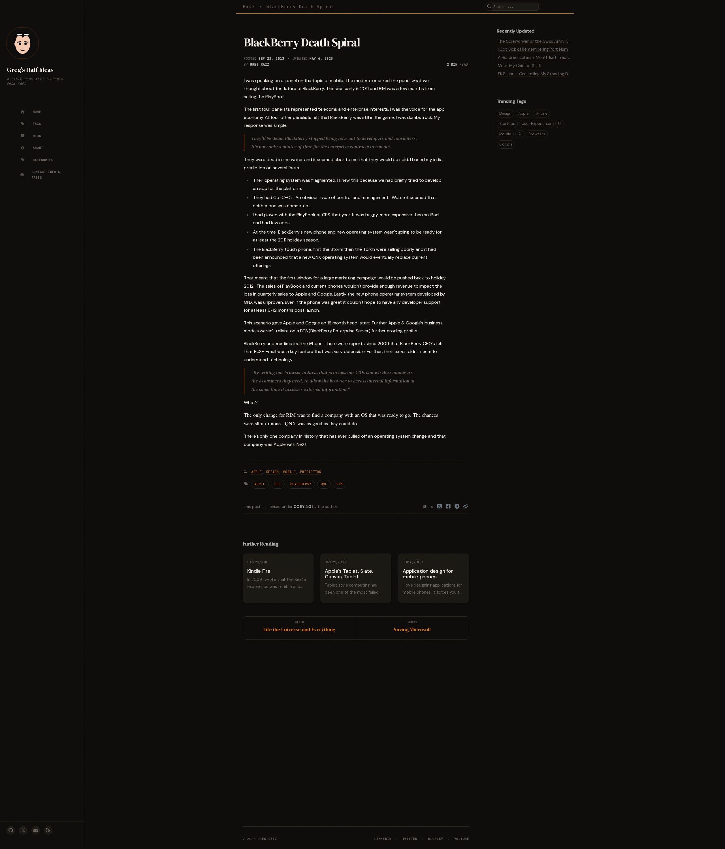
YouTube (461, 839)
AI (520, 134)
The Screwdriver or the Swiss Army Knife (536, 41)
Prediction (310, 472)
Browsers (536, 134)
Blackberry (301, 484)
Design (272, 472)
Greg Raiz (259, 64)
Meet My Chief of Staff (519, 65)
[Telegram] (457, 506)
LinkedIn (382, 839)
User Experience (536, 123)
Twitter (409, 839)
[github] (11, 830)
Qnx (324, 484)
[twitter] (23, 830)
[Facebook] (448, 506)
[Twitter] (439, 506)
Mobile (289, 472)
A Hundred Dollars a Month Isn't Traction (536, 57)
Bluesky (435, 839)
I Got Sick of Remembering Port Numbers (537, 49)
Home (249, 7)
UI (560, 123)
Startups (507, 123)
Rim (339, 484)
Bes (277, 484)
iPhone (542, 113)
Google (506, 144)
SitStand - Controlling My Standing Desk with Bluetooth (551, 73)
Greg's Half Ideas (30, 69)
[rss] (48, 830)
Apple (256, 472)
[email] (36, 830)
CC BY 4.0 (303, 506)
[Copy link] (465, 506)
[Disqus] (356, 732)
